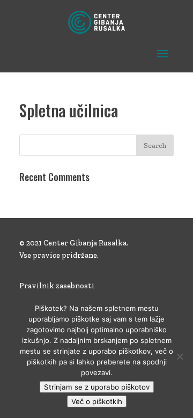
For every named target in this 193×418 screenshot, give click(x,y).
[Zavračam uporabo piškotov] (179, 356)
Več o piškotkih (96, 401)
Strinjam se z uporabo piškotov (97, 387)
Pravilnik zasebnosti (56, 285)
